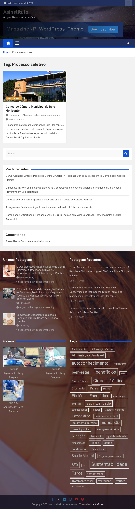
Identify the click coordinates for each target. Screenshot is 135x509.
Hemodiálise (81, 416)
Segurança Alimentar (110, 456)
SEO (75, 465)
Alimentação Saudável (88, 355)
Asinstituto (15, 12)
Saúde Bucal (98, 449)
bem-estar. (81, 372)
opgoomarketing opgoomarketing (42, 115)
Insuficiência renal (106, 416)
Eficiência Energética (90, 395)
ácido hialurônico (78, 486)
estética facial (79, 409)
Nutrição (78, 436)
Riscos (95, 442)
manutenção (111, 423)
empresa (76, 404)
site (84, 465)
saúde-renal (79, 449)
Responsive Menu (128, 3)
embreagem (119, 396)
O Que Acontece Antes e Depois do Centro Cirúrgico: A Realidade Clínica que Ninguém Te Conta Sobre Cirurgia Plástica (41, 270)
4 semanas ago (27, 277)
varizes (120, 481)
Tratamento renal (82, 481)
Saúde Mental (83, 456)
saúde (108, 442)
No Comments (16, 119)
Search (126, 153)
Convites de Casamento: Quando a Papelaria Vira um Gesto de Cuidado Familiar (49, 199)
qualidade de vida (117, 436)
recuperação (78, 443)
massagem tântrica (107, 429)
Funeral (96, 409)
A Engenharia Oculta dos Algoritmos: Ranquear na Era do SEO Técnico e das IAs (49, 207)
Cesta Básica (80, 381)
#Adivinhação (79, 349)
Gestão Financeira (114, 409)
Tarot (77, 473)
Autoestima (120, 364)
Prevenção (96, 436)
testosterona (95, 473)
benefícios (106, 372)
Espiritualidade (98, 403)
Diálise (106, 388)
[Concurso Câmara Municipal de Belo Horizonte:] (34, 86)
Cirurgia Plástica (108, 380)
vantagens (104, 481)
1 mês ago (24, 303)
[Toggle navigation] (17, 43)
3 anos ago (14, 115)
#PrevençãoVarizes (102, 349)
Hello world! (45, 241)
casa (123, 373)
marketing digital (80, 429)
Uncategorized (14, 98)
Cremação (78, 388)
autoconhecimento (90, 363)
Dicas (94, 388)
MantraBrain (97, 504)
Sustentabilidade (109, 464)
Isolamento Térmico (84, 422)
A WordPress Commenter (20, 241)
